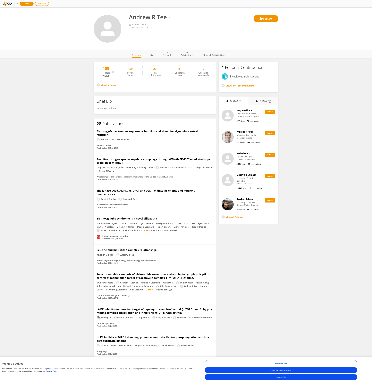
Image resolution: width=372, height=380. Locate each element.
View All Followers (235, 217)
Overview (136, 55)
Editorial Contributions (213, 53)
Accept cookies (281, 377)
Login (26, 4)
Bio (152, 55)
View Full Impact (109, 85)
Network (167, 53)
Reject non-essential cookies (281, 370)
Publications (187, 53)
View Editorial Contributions (240, 85)
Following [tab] (263, 101)
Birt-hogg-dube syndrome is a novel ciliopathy (127, 218)
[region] (186, 368)
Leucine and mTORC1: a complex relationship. (127, 250)
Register (42, 4)
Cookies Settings (281, 363)
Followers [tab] (233, 101)
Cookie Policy (52, 371)
